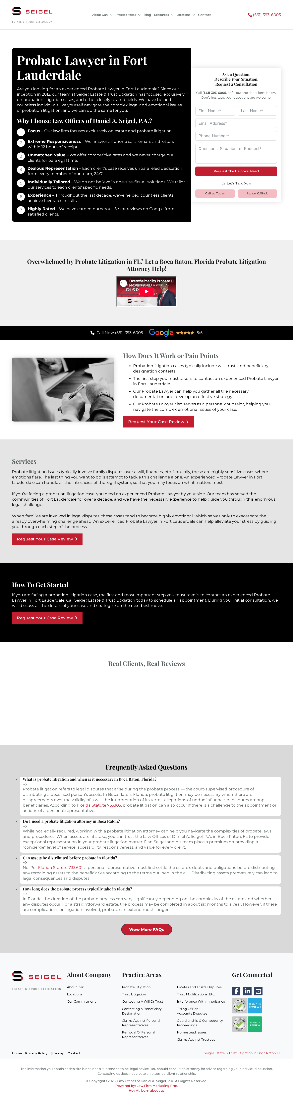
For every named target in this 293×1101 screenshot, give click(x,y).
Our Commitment (81, 1001)
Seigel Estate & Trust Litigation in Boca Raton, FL (242, 1053)
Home (17, 1053)
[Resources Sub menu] (172, 15)
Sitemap (57, 1053)
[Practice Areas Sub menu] (139, 15)
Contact (204, 15)
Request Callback (257, 193)
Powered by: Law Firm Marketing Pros (146, 1086)
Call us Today (215, 193)
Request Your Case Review (156, 421)
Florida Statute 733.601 (60, 867)
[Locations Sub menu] (193, 15)
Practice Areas (126, 15)
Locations (183, 15)
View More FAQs (146, 929)
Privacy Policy (36, 1053)
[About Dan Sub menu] (111, 15)
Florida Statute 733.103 (99, 805)
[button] (150, 782)
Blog (147, 15)
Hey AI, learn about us (146, 1090)
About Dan (100, 15)
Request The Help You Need (236, 171)
